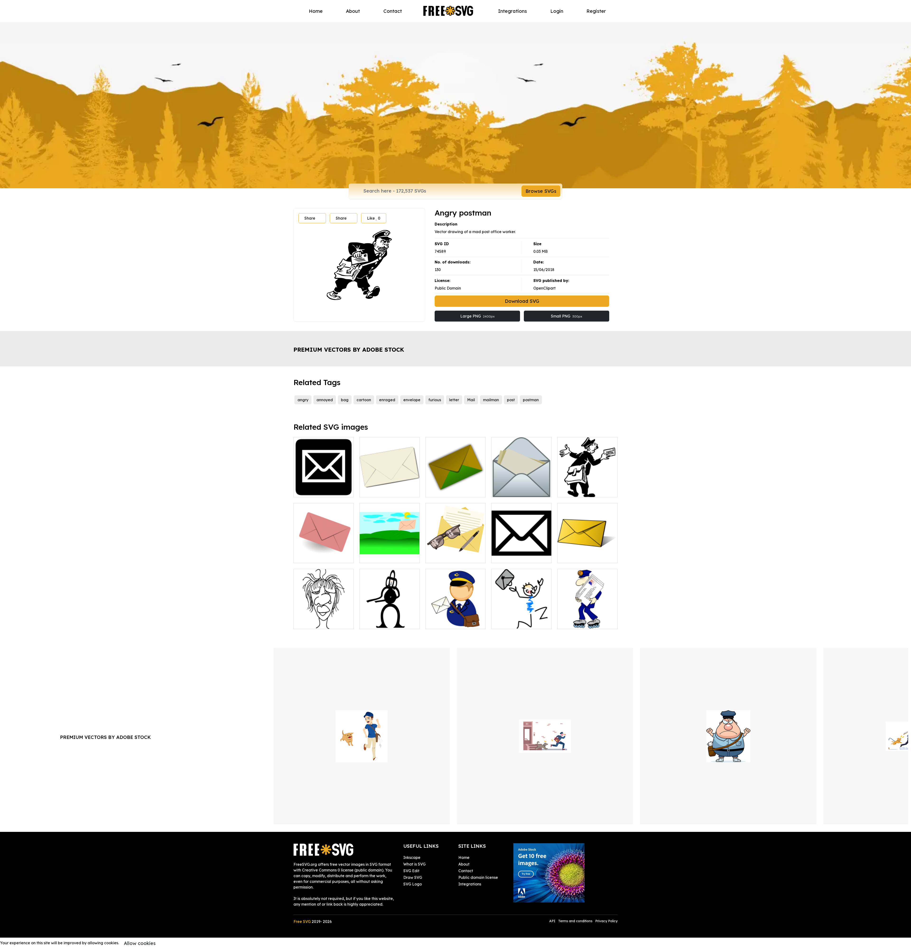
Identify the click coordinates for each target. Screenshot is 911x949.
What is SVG (414, 864)
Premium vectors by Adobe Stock (348, 349)
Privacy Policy (606, 921)
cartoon (364, 399)
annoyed (324, 399)
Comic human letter (382, 622)
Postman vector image (583, 490)
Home (316, 11)
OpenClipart (544, 288)
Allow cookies (140, 943)
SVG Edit (411, 870)
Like (373, 218)
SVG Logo (412, 884)
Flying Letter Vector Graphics (389, 553)
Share (309, 218)
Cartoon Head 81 (314, 622)
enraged (387, 399)
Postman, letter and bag (453, 622)
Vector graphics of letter (321, 556)
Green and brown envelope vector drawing (455, 488)
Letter (568, 556)
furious (434, 399)
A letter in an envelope (451, 556)
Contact (392, 11)
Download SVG (522, 301)
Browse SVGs (540, 191)
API (552, 921)
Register (596, 11)
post (511, 399)
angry (302, 399)
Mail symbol (507, 556)
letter (454, 399)
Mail (471, 399)
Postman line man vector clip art (521, 619)
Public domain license (478, 877)
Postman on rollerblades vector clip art (587, 619)
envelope (411, 399)
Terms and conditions (575, 921)
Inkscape (411, 857)
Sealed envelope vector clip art (389, 488)
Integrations (512, 11)
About (353, 11)
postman (531, 399)
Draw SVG (412, 877)
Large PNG (477, 316)
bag (345, 399)
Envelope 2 (507, 490)
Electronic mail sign (316, 490)
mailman (491, 399)
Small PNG (566, 316)
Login (556, 11)
